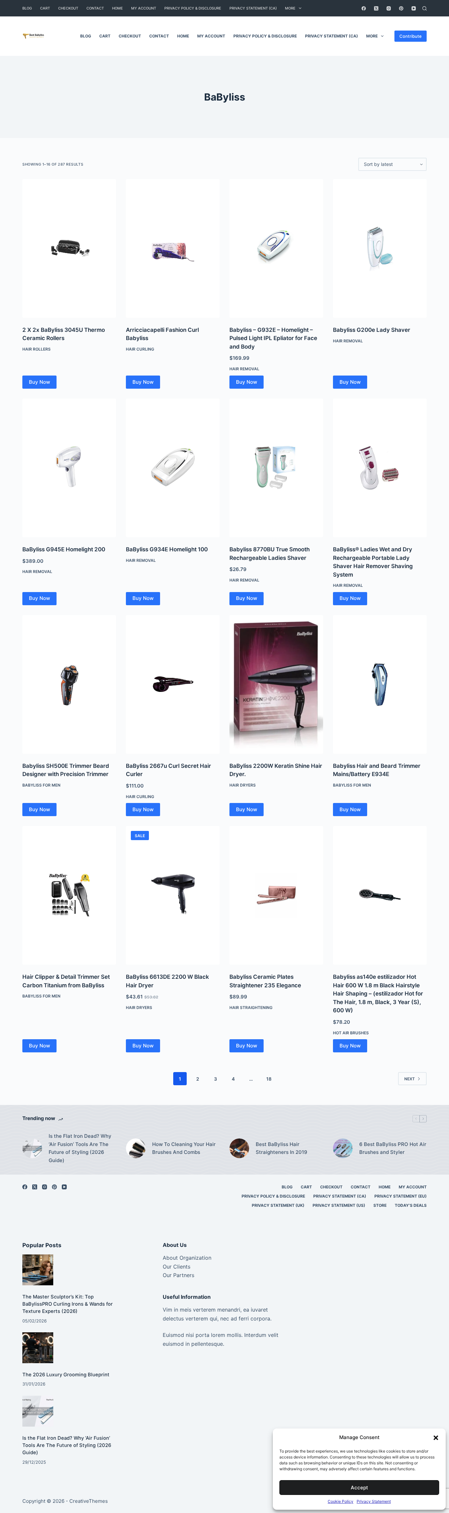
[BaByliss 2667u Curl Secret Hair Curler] (173, 684)
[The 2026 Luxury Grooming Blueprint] (37, 1347)
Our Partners (178, 1275)
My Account (143, 8)
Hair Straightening (250, 1007)
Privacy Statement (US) (339, 1205)
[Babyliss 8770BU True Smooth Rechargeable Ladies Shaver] (276, 468)
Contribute (410, 36)
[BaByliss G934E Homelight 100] (173, 468)
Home (117, 8)
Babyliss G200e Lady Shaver (371, 330)
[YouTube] (414, 8)
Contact (95, 8)
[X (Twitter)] (376, 8)
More (290, 8)
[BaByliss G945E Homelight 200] (69, 468)
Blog (27, 8)
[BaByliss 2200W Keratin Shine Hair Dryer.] (276, 684)
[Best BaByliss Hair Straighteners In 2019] (239, 1148)
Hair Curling (140, 349)
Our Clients (176, 1266)
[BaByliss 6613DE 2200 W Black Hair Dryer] (173, 895)
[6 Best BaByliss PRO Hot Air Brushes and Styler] (343, 1148)
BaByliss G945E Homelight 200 (63, 549)
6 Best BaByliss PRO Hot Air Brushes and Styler (392, 1148)
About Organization (187, 1257)
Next (409, 1078)
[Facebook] (364, 8)
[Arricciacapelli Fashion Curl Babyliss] (173, 248)
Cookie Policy (340, 1501)
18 (269, 1079)
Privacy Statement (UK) (278, 1205)
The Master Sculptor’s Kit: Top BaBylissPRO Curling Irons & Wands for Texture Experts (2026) (67, 1304)
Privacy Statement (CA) (253, 8)
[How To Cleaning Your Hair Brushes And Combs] (136, 1148)
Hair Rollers (36, 349)
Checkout (68, 8)
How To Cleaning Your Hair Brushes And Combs (184, 1148)
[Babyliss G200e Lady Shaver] (380, 248)
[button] (436, 1437)
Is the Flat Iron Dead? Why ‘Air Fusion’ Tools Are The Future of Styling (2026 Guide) (80, 1148)
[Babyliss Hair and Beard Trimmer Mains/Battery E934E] (380, 684)
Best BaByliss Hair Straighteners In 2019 (281, 1148)
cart (45, 8)
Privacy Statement (374, 1501)
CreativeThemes (88, 1501)
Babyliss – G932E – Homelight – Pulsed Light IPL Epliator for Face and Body (273, 338)
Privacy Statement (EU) (400, 1196)
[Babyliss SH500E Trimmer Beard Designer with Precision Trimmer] (69, 684)
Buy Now (39, 382)
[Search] (424, 8)
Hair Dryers (242, 785)
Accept (359, 1487)
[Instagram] (389, 8)
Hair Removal (244, 368)
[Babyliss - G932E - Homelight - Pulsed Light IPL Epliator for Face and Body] (276, 248)
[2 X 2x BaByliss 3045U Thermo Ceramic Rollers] (69, 248)
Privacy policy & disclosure (192, 8)
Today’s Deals (411, 1205)
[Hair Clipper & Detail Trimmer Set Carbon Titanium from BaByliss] (69, 895)
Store (380, 1205)
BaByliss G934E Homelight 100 (167, 549)
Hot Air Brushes (351, 1032)
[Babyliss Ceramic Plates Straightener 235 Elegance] (276, 895)
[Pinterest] (401, 8)
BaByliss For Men (41, 785)
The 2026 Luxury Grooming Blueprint (65, 1375)
